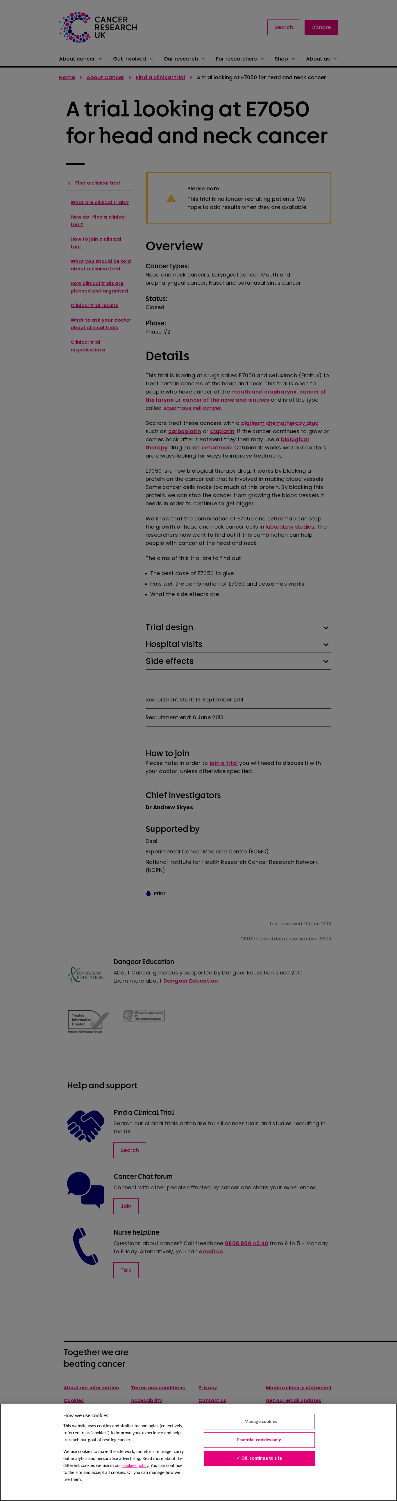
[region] (198, 1452)
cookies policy (135, 1465)
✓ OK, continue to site (259, 1458)
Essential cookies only (259, 1440)
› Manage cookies (259, 1422)
